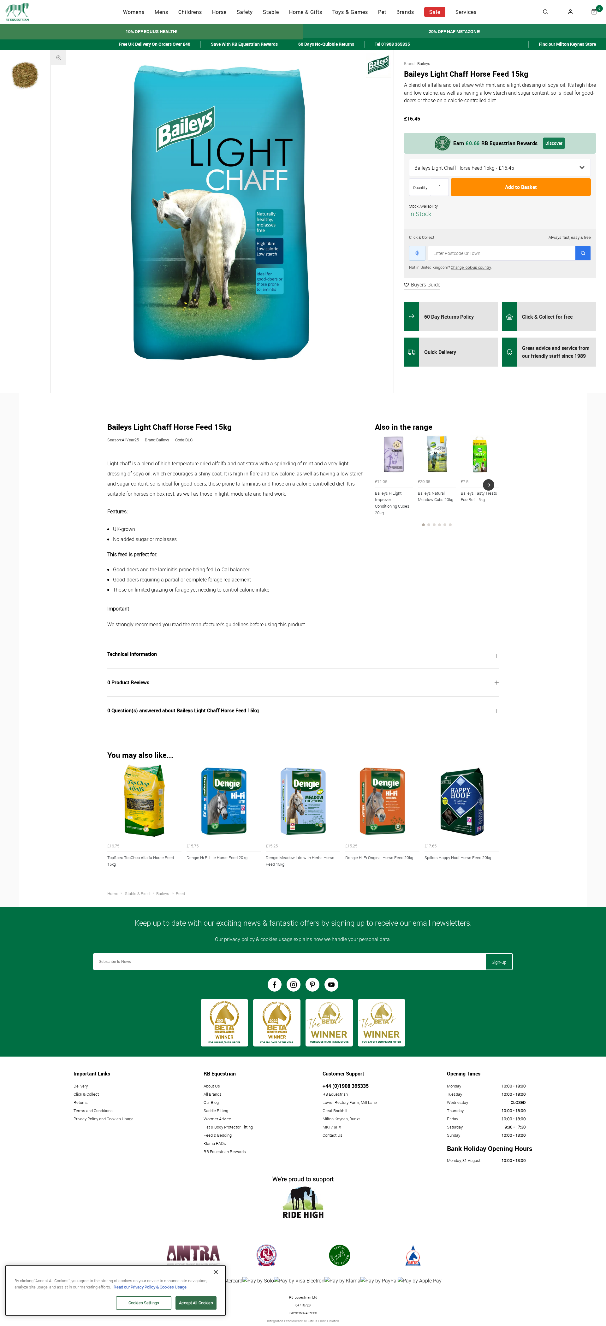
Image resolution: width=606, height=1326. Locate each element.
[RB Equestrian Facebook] (275, 985)
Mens (161, 12)
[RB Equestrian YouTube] (331, 985)
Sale (434, 12)
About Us (212, 1086)
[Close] (216, 1272)
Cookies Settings (143, 1302)
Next (488, 485)
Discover (553, 143)
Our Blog (211, 1102)
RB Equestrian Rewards (225, 1151)
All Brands (213, 1094)
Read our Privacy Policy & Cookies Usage (150, 1287)
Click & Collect (86, 1094)
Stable (271, 12)
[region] (115, 1290)
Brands (405, 12)
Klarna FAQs (215, 1143)
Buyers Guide (425, 284)
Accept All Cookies (196, 1302)
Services (466, 12)
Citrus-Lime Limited (323, 1320)
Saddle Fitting (216, 1110)
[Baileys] (378, 65)
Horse (219, 12)
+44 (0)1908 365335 (346, 1085)
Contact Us (332, 1135)
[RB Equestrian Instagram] (293, 985)
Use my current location (417, 253)
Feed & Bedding (218, 1135)
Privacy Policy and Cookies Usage (104, 1119)
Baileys (423, 63)
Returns (81, 1102)
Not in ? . (450, 267)
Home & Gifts (305, 12)
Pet (382, 12)
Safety (245, 12)
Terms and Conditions (93, 1110)
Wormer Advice (217, 1119)
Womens (134, 12)
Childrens (190, 12)
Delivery (81, 1086)
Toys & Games (350, 12)
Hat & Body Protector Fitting (228, 1127)
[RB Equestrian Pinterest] (312, 985)
